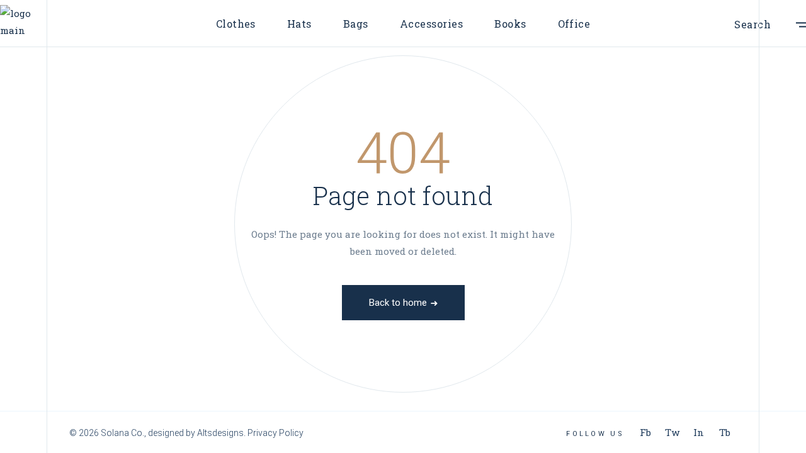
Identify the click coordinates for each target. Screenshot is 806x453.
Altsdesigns (220, 433)
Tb (724, 432)
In (698, 432)
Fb (645, 432)
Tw (672, 432)
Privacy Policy (275, 433)
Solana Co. (122, 433)
